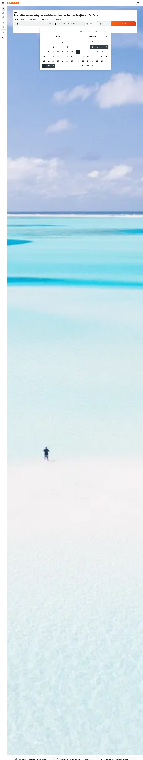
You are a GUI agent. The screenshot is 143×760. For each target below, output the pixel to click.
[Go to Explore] (3, 23)
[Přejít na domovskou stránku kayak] (13, 3)
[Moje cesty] (3, 32)
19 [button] (67, 56)
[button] (3, 3)
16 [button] (53, 56)
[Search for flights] (3, 9)
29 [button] (49, 66)
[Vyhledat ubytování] (3, 13)
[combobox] (20, 19)
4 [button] (62, 47)
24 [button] (58, 61)
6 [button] (83, 52)
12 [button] (67, 52)
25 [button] (63, 61)
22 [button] (49, 61)
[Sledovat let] (3, 27)
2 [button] (53, 47)
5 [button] (67, 47)
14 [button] (44, 56)
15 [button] (48, 56)
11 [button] (62, 52)
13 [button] (72, 52)
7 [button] (87, 52)
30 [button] (53, 66)
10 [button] (58, 52)
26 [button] (67, 61)
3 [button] (101, 47)
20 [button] (72, 56)
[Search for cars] (3, 17)
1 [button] (48, 47)
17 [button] (58, 56)
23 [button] (53, 61)
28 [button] (44, 66)
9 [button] (53, 52)
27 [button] (72, 61)
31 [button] (102, 66)
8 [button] (48, 52)
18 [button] (62, 56)
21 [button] (44, 61)
